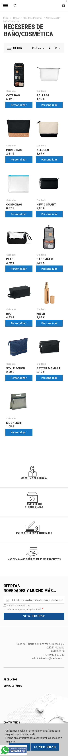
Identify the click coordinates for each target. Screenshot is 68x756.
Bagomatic (45, 259)
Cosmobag (14, 204)
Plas (9, 259)
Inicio (6, 18)
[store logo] (34, 5)
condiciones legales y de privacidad (23, 609)
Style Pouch (15, 368)
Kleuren (43, 150)
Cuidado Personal (33, 18)
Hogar (16, 18)
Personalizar (19, 105)
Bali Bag (43, 95)
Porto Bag (14, 150)
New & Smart (46, 204)
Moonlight (14, 423)
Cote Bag (13, 95)
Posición (36, 48)
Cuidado (11, 91)
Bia (8, 313)
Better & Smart (48, 368)
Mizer (41, 313)
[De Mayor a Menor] (49, 48)
